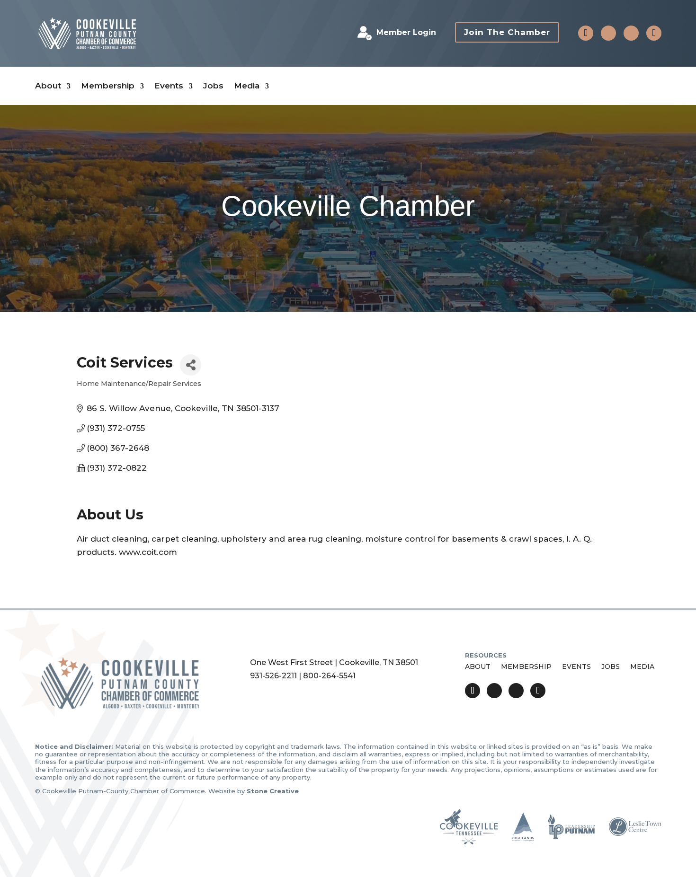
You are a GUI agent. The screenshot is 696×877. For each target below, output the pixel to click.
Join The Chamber (507, 32)
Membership (107, 85)
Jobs (213, 85)
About (48, 85)
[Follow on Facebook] (608, 33)
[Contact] (585, 33)
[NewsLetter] (653, 33)
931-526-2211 (273, 675)
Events (168, 85)
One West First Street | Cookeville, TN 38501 (334, 662)
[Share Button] (190, 365)
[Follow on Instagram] (631, 33)
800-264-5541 (329, 675)
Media (246, 85)
